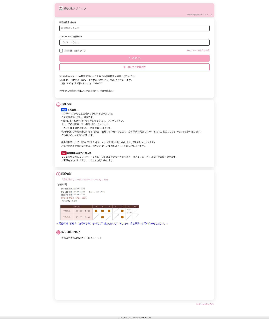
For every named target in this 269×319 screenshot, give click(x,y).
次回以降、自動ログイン (75, 50)
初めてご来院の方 (136, 67)
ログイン (136, 58)
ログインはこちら (205, 303)
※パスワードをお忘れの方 (198, 50)
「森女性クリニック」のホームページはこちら (84, 179)
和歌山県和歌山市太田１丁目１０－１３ (199, 15)
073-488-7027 (70, 231)
